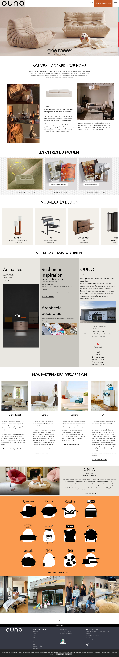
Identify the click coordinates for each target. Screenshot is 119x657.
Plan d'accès (98, 347)
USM (34, 638)
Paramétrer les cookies (92, 636)
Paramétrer (60, 654)
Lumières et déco (37, 648)
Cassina (35, 636)
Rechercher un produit (66, 632)
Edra (34, 640)
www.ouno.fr (89, 640)
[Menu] (115, 3)
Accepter (69, 654)
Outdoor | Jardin (37, 646)
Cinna (34, 634)
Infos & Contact (90, 638)
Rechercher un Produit (104, 3)
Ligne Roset (36, 632)
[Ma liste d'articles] (91, 3)
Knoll (34, 644)
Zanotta (35, 642)
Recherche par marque (66, 634)
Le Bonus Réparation (65, 638)
